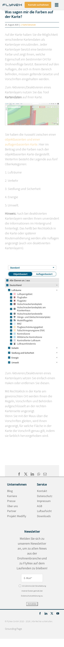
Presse (11, 501)
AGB (39, 506)
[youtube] (57, 613)
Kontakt (42, 491)
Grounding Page (13, 628)
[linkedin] (46, 613)
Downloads (44, 516)
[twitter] (52, 613)
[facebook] (40, 613)
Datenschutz (44, 496)
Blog (10, 491)
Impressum (44, 501)
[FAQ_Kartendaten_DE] (32, 104)
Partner (11, 511)
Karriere (12, 496)
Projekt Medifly (16, 516)
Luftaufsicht (44, 511)
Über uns (12, 506)
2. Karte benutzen (28, 24)
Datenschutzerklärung (30, 595)
